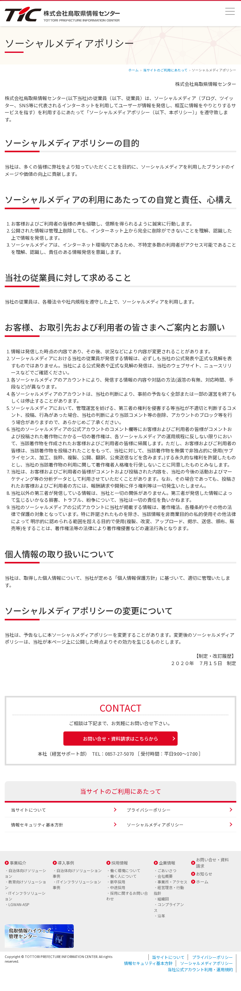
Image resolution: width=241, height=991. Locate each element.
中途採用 (117, 887)
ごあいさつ (167, 870)
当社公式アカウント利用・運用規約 (200, 969)
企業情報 (167, 863)
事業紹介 (18, 863)
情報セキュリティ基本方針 (37, 824)
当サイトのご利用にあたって (165, 70)
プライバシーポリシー (149, 810)
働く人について (123, 876)
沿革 (161, 915)
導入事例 (66, 863)
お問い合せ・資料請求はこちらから (120, 738)
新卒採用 (117, 881)
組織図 (163, 898)
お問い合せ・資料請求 (212, 863)
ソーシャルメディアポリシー (155, 824)
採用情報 (119, 863)
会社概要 (165, 876)
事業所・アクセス (172, 881)
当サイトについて (28, 810)
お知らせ (204, 874)
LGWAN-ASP (18, 904)
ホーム (133, 70)
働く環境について (125, 870)
